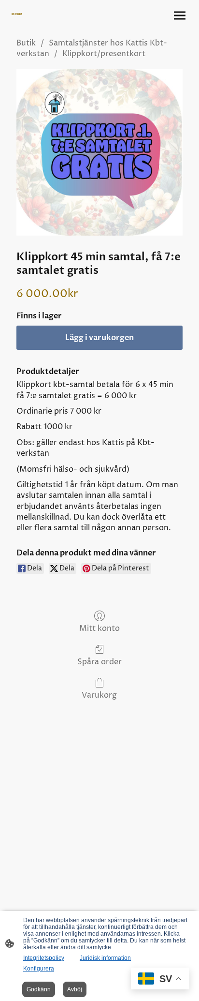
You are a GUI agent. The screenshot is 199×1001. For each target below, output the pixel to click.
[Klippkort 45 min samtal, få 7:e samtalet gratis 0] (99, 152)
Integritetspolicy (43, 958)
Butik (26, 43)
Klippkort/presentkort (103, 53)
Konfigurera (38, 968)
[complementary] (160, 979)
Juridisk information (105, 958)
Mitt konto (99, 628)
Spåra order (99, 662)
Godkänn (39, 989)
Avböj (74, 989)
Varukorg (99, 695)
